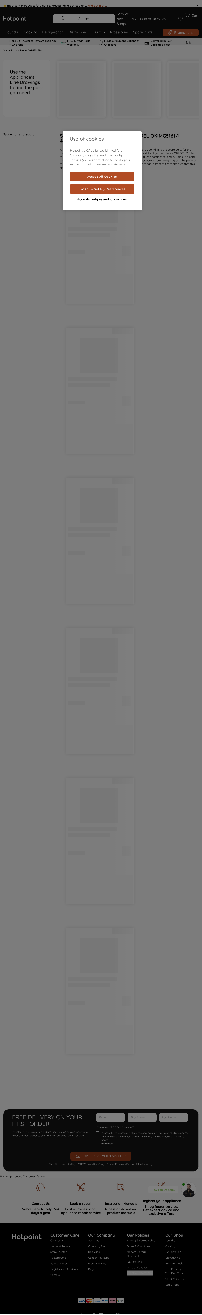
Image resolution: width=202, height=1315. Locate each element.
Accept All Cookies (102, 176)
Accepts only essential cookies (102, 199)
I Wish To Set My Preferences (102, 189)
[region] (102, 170)
